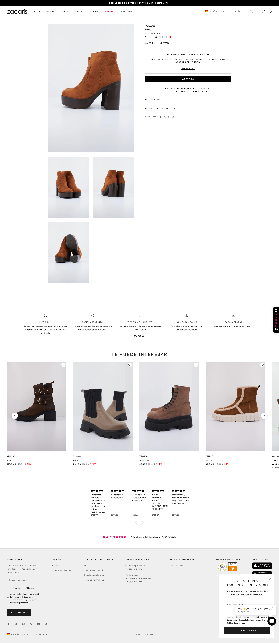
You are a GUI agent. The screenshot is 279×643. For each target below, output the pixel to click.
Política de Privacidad (61, 570)
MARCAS (79, 11)
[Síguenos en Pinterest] (31, 624)
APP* (167, 3)
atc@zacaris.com (133, 568)
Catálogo (126, 11)
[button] (137, 523)
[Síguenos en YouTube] (38, 624)
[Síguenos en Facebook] (8, 624)
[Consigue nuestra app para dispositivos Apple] (262, 565)
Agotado (188, 79)
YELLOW (150, 25)
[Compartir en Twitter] (164, 117)
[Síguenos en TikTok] (46, 624)
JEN (9, 460)
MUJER (37, 11)
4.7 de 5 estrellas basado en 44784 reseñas (153, 536)
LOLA (76, 460)
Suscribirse (19, 612)
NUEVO (94, 11)
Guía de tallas (176, 565)
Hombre (31, 588)
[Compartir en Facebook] (160, 117)
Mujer (17, 588)
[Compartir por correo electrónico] (173, 117)
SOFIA (209, 460)
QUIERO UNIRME (246, 630)
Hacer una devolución (94, 580)
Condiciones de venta (94, 575)
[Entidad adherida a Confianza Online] (227, 566)
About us (55, 565)
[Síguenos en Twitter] (16, 624)
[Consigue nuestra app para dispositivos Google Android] (262, 574)
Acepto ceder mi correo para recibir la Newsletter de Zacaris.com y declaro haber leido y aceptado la (248, 620)
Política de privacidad (236, 623)
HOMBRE (51, 11)
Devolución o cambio (94, 570)
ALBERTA (145, 460)
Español (237, 11)
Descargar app (188, 68)
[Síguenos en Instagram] (23, 624)
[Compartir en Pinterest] (169, 117)
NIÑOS (65, 11)
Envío (86, 565)
